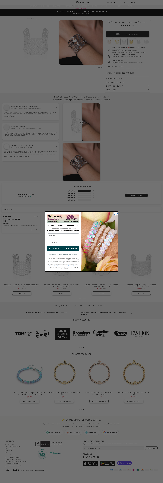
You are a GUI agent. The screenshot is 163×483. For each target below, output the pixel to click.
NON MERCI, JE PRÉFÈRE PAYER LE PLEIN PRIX (63, 254)
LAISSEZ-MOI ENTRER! (63, 248)
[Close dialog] (116, 213)
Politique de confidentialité (55, 265)
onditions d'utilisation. (72, 265)
